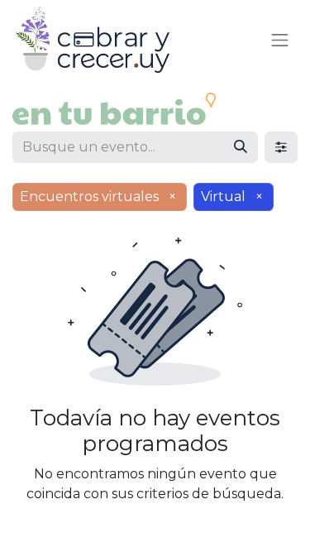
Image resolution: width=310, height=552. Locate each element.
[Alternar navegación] (280, 40)
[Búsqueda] (240, 147)
